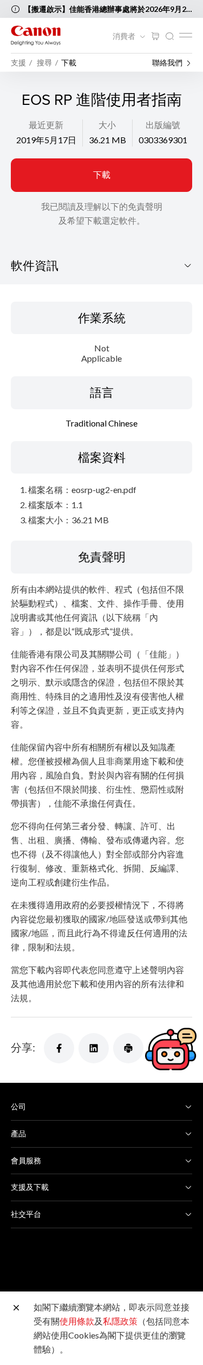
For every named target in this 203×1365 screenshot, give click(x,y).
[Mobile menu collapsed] (185, 35)
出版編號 (163, 124)
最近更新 (46, 124)
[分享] (59, 1048)
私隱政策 (120, 1321)
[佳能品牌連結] (36, 35)
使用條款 (77, 1321)
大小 (107, 124)
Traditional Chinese (101, 423)
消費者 (125, 36)
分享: (23, 1047)
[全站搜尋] (169, 36)
